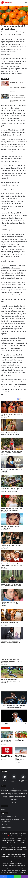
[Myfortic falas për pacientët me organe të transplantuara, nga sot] (7, 750)
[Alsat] (7, 2)
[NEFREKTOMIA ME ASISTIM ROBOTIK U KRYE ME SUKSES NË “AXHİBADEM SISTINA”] (7, 734)
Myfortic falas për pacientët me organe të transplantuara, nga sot (7, 757)
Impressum (3, 809)
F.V (2, 34)
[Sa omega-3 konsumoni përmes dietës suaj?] (21, 734)
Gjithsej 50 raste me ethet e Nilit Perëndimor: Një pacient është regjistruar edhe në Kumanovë (20, 758)
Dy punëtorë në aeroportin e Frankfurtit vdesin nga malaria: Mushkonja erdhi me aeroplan (17, 98)
